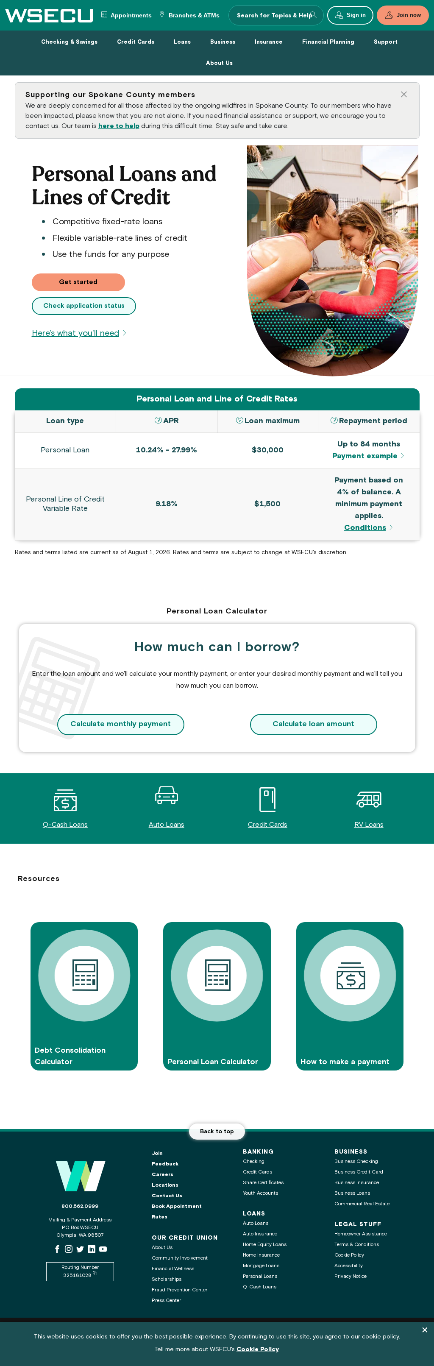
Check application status (84, 306)
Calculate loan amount (313, 724)
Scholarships (166, 1279)
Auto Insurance (260, 1234)
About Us (162, 1247)
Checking (253, 1161)
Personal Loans (260, 1276)
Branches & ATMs (193, 15)
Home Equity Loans (265, 1244)
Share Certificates (263, 1182)
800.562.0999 (79, 1206)
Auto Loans (166, 825)
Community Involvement (180, 1258)
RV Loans (369, 825)
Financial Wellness (173, 1268)
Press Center (166, 1300)
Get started (92, 282)
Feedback (165, 1164)
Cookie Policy (349, 1255)
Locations (165, 1185)
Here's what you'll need (75, 333)
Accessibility (348, 1265)
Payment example (365, 456)
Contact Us (167, 1195)
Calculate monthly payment (120, 724)
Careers (162, 1174)
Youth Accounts (260, 1193)
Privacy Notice (350, 1276)
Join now (409, 15)
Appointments (130, 15)
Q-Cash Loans (65, 825)
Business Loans (352, 1193)
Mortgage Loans (261, 1265)
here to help (118, 126)
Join (157, 1153)
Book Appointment (177, 1206)
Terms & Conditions (356, 1244)
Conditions (365, 528)
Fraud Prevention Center (179, 1290)
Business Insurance (356, 1182)
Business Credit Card (358, 1172)
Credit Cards (267, 825)
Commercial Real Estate (361, 1204)
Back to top (217, 1132)
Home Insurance (261, 1255)
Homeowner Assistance (360, 1234)
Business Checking (356, 1161)
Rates (159, 1217)
